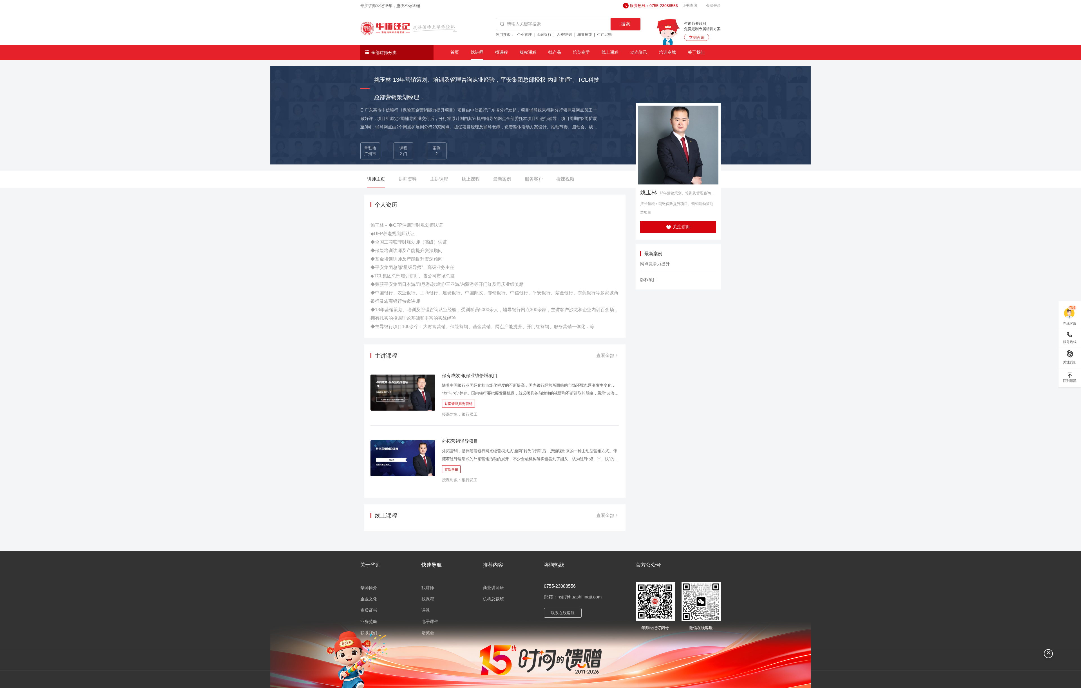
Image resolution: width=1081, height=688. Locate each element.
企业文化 (368, 598)
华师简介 (368, 587)
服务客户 (534, 179)
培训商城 (667, 52)
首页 (454, 52)
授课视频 (565, 179)
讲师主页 (376, 179)
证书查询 (689, 5)
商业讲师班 (493, 587)
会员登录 (713, 5)
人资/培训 (564, 34)
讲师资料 (408, 179)
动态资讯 (638, 52)
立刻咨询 (697, 37)
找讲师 (477, 52)
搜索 (625, 23)
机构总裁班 (493, 598)
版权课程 (528, 52)
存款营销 (451, 469)
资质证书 (368, 610)
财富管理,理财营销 (458, 404)
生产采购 (604, 34)
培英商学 (581, 52)
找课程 (501, 52)
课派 (425, 610)
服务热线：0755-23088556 (654, 5)
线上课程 (610, 52)
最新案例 (502, 179)
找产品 (554, 52)
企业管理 (524, 34)
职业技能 (584, 34)
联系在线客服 (563, 613)
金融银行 (544, 34)
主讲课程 (439, 179)
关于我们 (696, 52)
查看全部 (605, 355)
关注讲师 (681, 226)
